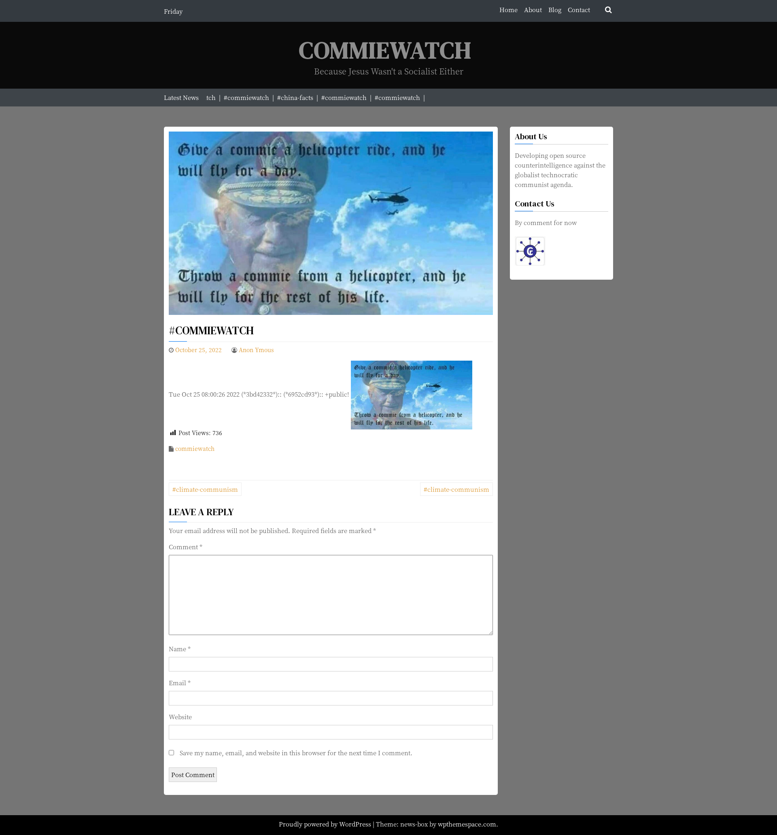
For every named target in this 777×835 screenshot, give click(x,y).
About (533, 9)
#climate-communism (205, 489)
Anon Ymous (256, 350)
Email (180, 682)
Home (508, 9)
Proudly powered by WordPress (326, 824)
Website (180, 716)
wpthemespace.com (467, 824)
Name (180, 648)
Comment (185, 546)
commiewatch (194, 448)
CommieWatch (385, 50)
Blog (554, 9)
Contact (579, 9)
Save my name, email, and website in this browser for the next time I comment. (296, 752)
